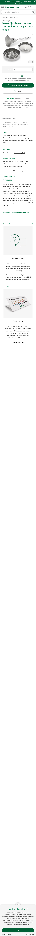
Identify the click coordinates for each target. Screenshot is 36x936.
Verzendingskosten (25, 78)
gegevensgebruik (6, 916)
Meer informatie (30, 934)
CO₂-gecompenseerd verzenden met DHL (18, 80)
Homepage (5, 17)
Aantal (8, 70)
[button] (33, 35)
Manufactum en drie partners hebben (17, 912)
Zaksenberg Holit (19, 153)
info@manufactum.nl (23, 279)
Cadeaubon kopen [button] (18, 342)
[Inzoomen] (32, 62)
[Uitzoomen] (29, 62)
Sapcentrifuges (14, 17)
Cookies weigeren (6, 934)
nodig (13, 914)
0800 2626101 (26, 277)
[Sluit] (35, 1)
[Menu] (2, 7)
